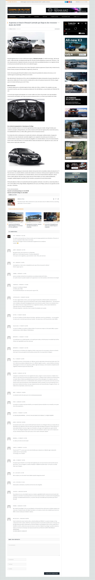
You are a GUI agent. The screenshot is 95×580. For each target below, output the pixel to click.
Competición (54, 16)
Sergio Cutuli (12, 29)
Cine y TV (76, 16)
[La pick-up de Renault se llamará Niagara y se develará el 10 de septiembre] (15, 217)
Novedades (12, 16)
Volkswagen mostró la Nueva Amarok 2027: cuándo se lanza (35, 2)
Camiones (22, 16)
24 (59, 22)
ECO (29, 16)
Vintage (45, 16)
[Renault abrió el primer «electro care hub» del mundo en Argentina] (33, 217)
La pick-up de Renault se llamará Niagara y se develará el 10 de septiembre (16, 226)
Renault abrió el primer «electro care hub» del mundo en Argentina (34, 226)
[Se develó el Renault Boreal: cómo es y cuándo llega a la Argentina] (52, 217)
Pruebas (36, 16)
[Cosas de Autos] (19, 10)
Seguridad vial (66, 16)
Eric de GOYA (16, 518)
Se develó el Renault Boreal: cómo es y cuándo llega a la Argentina (51, 226)
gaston (15, 412)
